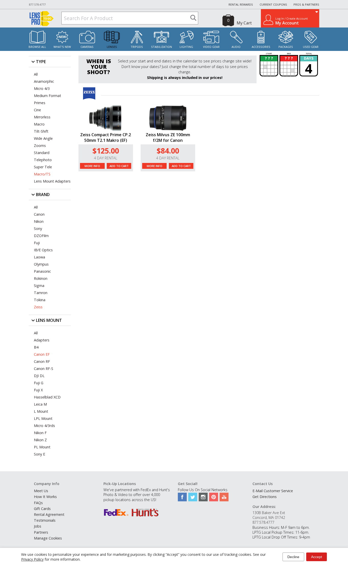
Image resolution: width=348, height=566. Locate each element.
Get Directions (264, 496)
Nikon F (40, 432)
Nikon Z (40, 439)
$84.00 (168, 151)
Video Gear (211, 47)
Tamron (40, 292)
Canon (39, 214)
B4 (36, 347)
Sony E (39, 454)
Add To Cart (119, 166)
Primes (39, 102)
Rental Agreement (49, 514)
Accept (316, 557)
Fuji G (38, 382)
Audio (236, 47)
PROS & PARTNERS (306, 4)
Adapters (41, 340)
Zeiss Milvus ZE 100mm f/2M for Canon (168, 137)
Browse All (37, 47)
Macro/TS (42, 174)
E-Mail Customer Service (272, 490)
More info (92, 166)
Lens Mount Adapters (52, 181)
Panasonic (42, 271)
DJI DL (39, 375)
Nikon (39, 221)
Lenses (112, 47)
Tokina (39, 299)
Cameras (87, 47)
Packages (285, 47)
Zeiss (38, 307)
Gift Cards (42, 508)
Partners (41, 532)
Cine (37, 109)
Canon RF (42, 361)
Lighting (186, 47)
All (36, 74)
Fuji (37, 242)
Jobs (37, 526)
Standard (41, 152)
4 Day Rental (105, 158)
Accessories (261, 47)
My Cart (244, 23)
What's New (62, 47)
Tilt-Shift (41, 131)
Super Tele (43, 166)
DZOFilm (41, 235)
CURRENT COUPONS (273, 4)
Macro (39, 124)
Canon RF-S (43, 368)
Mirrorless (42, 117)
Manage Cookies (48, 538)
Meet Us (41, 490)
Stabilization (161, 47)
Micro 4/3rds (44, 425)
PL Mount (42, 447)
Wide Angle (43, 138)
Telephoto (43, 159)
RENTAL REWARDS (241, 4)
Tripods (137, 47)
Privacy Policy (32, 559)
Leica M (40, 404)
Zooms (40, 145)
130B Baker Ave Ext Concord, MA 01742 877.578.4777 (268, 517)
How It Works (45, 496)
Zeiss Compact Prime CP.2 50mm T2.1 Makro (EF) (105, 137)
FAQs (38, 502)
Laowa (39, 257)
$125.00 (105, 151)
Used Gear (310, 47)
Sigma (39, 285)
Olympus (41, 264)
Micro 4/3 (42, 88)
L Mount (41, 411)
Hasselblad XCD (47, 397)
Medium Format (47, 95)
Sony (38, 228)
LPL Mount (43, 418)
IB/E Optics (43, 249)
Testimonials (45, 520)
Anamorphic (44, 81)
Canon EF (42, 354)
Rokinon (40, 278)
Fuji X (38, 390)
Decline (293, 557)
